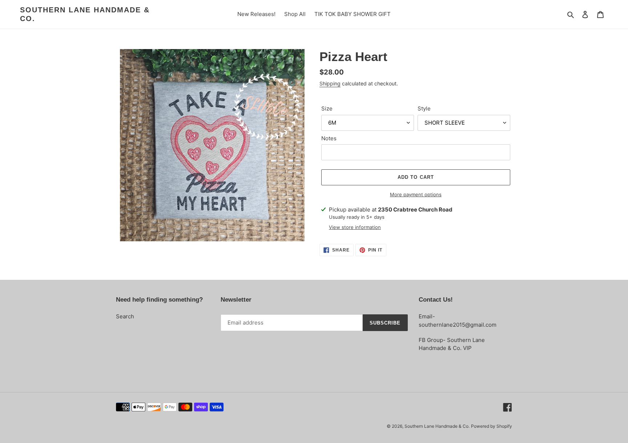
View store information (355, 227)
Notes (329, 138)
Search (125, 316)
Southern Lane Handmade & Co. (85, 14)
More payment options (416, 194)
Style (424, 108)
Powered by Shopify (491, 426)
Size (327, 108)
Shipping (330, 83)
